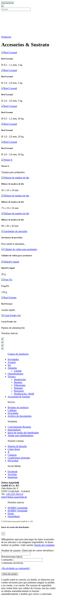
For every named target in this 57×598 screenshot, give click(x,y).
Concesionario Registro (19, 427)
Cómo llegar (14, 449)
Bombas (18, 382)
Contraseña (7, 559)
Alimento (12, 368)
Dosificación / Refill (24, 393)
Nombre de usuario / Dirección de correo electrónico (27, 550)
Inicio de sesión (10, 574)
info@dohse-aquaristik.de (14, 497)
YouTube (12, 474)
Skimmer (18, 388)
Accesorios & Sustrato (19, 396)
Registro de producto (18, 407)
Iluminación (20, 379)
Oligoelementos (15, 373)
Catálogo (12, 410)
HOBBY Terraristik (17, 510)
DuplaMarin (14, 516)
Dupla (11, 513)
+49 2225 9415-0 (14, 494)
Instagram (12, 477)
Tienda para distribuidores (20, 435)
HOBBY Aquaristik (18, 507)
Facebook (12, 471)
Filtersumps (19, 385)
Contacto (12, 455)
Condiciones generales (19, 457)
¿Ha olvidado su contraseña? (15, 568)
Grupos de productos (18, 354)
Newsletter (13, 413)
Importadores (14, 429)
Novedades (13, 359)
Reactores (19, 391)
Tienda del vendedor (44, 545)
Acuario (12, 362)
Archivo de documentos (20, 416)
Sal (9, 365)
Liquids (18, 370)
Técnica (12, 376)
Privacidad (13, 460)
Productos (6, 37)
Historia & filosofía (17, 446)
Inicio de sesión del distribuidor (23, 432)
